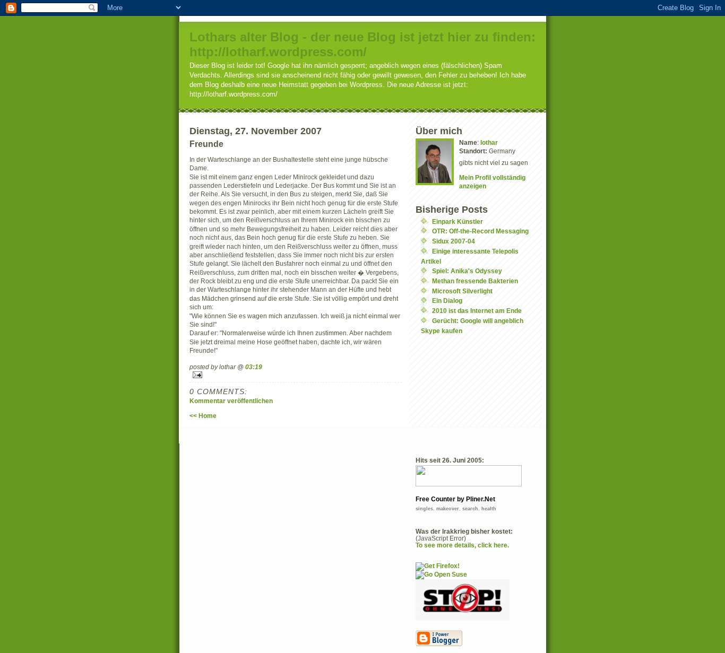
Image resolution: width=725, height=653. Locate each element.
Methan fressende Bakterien (475, 280)
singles (424, 508)
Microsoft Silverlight (462, 291)
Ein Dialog (447, 300)
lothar (489, 142)
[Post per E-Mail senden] (295, 374)
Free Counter (435, 499)
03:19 (253, 366)
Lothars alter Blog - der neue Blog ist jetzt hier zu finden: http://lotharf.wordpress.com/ (362, 44)
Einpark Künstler (457, 221)
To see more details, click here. (462, 545)
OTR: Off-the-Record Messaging (480, 231)
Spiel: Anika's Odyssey (467, 270)
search (470, 508)
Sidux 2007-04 (453, 241)
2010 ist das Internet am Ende (477, 310)
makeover (447, 508)
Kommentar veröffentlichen (231, 400)
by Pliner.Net (476, 499)
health (488, 508)
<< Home (203, 415)
